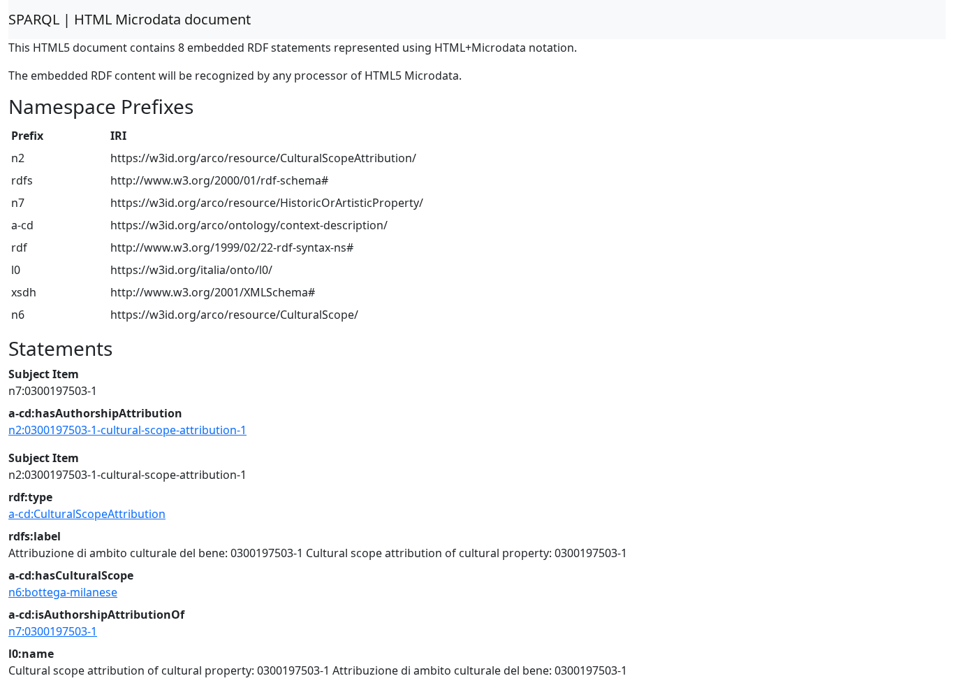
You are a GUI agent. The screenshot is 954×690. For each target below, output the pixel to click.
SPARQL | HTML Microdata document (129, 19)
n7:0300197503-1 (52, 631)
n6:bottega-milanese (62, 592)
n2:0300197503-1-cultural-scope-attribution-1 (127, 430)
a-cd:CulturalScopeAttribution (87, 514)
